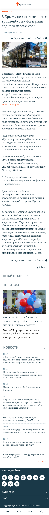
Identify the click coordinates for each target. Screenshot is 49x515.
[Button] (17, 38)
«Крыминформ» (10, 105)
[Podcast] (10, 484)
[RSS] (4, 484)
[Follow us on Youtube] (16, 477)
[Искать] (41, 511)
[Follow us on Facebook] (4, 477)
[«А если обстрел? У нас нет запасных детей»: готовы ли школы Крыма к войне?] (24, 302)
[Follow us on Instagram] (23, 477)
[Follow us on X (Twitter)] (10, 477)
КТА (19, 512)
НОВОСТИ (11, 348)
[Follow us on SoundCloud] (42, 477)
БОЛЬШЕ (42, 462)
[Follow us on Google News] (29, 477)
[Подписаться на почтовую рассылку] (16, 484)
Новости (7, 12)
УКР (30, 512)
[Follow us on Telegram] (35, 477)
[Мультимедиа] (8, 511)
